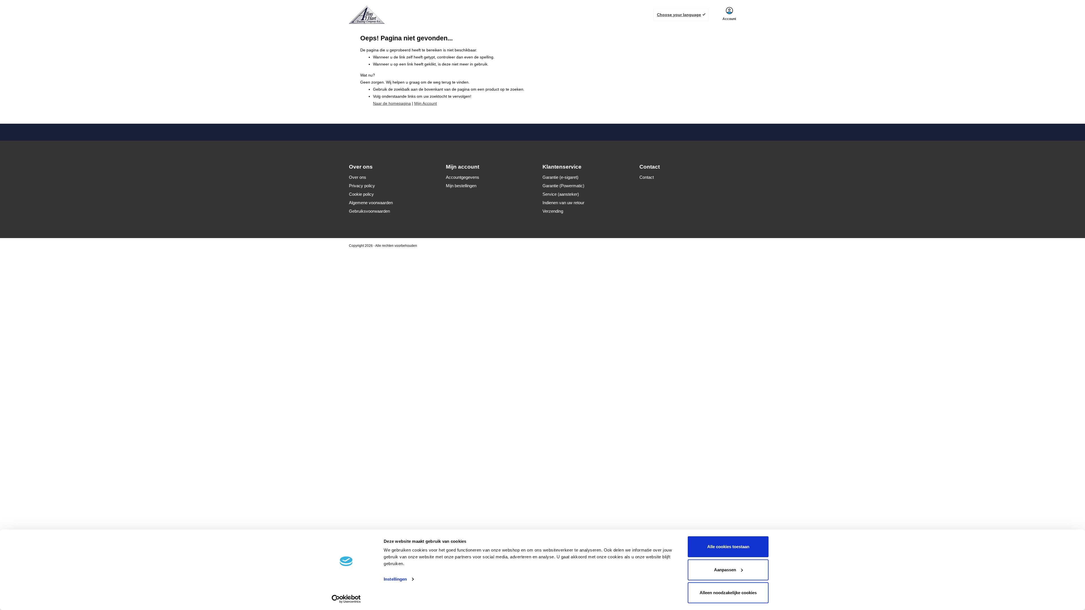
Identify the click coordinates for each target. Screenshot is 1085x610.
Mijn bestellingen (461, 185)
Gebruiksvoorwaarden (369, 211)
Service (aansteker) (560, 194)
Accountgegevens (462, 177)
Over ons (357, 177)
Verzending (552, 211)
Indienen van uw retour (563, 202)
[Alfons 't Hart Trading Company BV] (368, 15)
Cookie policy (361, 194)
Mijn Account (425, 103)
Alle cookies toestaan (728, 546)
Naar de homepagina (392, 103)
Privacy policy (362, 185)
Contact (646, 177)
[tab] (397, 166)
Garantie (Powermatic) (563, 185)
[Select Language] (681, 14)
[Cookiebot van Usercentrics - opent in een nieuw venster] (346, 599)
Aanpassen (725, 569)
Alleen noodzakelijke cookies (728, 592)
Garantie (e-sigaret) (560, 177)
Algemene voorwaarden (371, 202)
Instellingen (395, 579)
